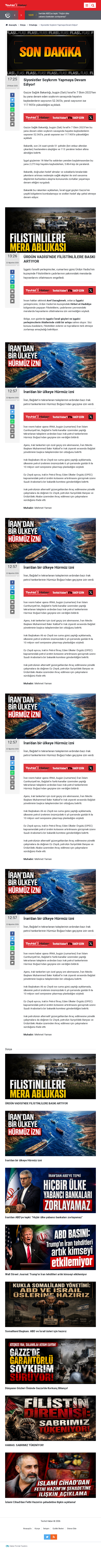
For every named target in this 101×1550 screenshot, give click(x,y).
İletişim (46, 1529)
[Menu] (86, 5)
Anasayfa (27, 1529)
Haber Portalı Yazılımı (18, 1546)
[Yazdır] (12, 119)
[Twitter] (12, 100)
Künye (37, 1529)
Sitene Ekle (71, 1529)
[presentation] (14, 15)
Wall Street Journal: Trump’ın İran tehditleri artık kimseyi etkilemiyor (54, 15)
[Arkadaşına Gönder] (12, 114)
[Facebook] (12, 95)
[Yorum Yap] (12, 124)
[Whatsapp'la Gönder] (12, 109)
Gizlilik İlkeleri (58, 1529)
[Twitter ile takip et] (47, 1537)
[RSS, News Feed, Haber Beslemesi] (53, 1537)
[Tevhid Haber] (16, 5)
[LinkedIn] (12, 105)
